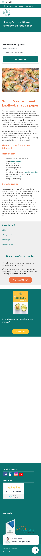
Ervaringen (7, 239)
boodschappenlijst (16, 161)
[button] (20, 280)
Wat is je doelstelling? (10, 48)
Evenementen (8, 244)
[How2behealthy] (5, 12)
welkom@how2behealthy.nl (25, 6)
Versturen (19, 59)
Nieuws (5, 230)
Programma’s (7, 235)
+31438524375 (9, 6)
